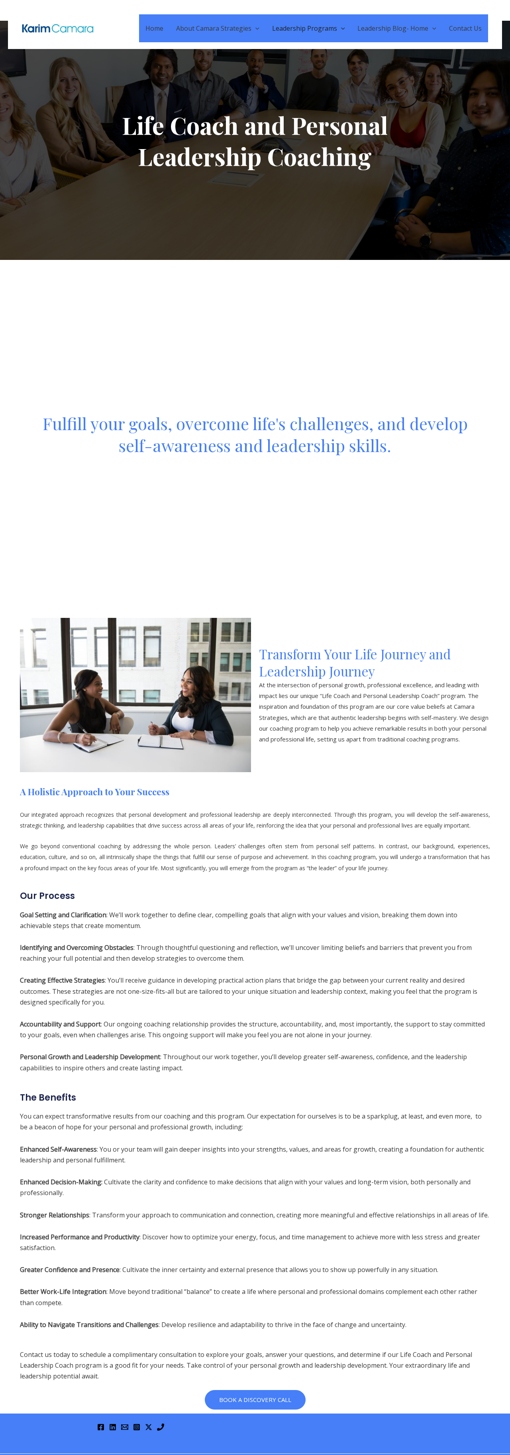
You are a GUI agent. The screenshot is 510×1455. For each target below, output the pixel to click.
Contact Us (465, 28)
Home (154, 28)
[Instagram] (136, 1427)
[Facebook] (100, 1427)
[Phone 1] (160, 1427)
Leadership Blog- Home (392, 28)
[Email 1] (124, 1427)
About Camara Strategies (213, 28)
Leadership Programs (304, 28)
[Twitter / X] (148, 1427)
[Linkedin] (112, 1427)
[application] (255, 28)
